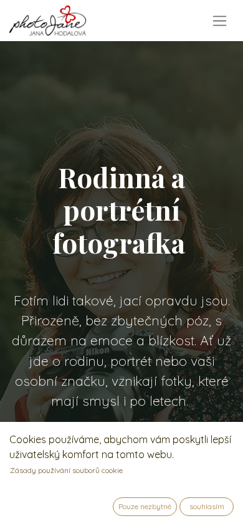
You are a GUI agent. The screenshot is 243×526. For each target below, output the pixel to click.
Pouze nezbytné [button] (144, 506)
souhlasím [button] (206, 506)
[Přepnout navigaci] (220, 21)
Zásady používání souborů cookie (66, 470)
